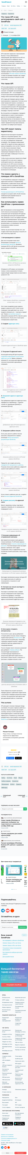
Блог (16, 1097)
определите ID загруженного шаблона (12, 465)
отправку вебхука (14, 650)
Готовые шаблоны (19, 1000)
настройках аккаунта (15, 314)
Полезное (5, 1095)
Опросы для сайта (19, 1061)
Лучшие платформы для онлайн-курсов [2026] (14, 880)
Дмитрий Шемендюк (17, 817)
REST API (4, 28)
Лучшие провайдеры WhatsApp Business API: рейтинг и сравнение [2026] (12, 845)
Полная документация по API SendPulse (12, 192)
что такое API (12, 28)
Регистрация (20, 1153)
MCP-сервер (18, 1105)
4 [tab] (16, 889)
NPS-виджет (18, 1063)
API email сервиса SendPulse (17, 73)
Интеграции (18, 1100)
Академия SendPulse (7, 1100)
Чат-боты (13, 6)
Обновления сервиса (20, 1089)
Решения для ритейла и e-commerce (18, 1019)
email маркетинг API (16, 25)
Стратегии (11, 14)
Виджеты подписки (20, 1044)
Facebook (11, 758)
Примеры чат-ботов (20, 1049)
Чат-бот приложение (20, 1047)
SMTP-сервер (5, 1000)
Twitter (19, 758)
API (16, 1102)
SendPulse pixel (19, 1058)
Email (8, 6)
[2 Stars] (12, 750)
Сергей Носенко (6, 831)
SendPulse (4, 719)
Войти (7, 1153)
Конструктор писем (7, 1005)
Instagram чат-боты (7, 1034)
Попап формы (18, 1056)
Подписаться (22, 927)
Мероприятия (5, 1097)
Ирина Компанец (7, 840)
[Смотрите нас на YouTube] (7, 910)
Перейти (24, 935)
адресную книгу (14, 324)
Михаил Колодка (9, 32)
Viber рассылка (6, 1079)
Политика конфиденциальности (9, 1138)
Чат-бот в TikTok (6, 1036)
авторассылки (18, 637)
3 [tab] (14, 889)
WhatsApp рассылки (7, 1050)
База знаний (5, 1102)
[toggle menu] (26, 2)
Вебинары (4, 787)
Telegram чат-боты (6, 1041)
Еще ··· (25, 6)
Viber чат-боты (19, 1042)
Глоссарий (5, 1105)
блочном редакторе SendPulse (13, 496)
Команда (4, 1089)
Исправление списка (7, 1002)
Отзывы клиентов (6, 1092)
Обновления (5, 784)
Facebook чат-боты (7, 1039)
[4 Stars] (15, 750)
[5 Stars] (16, 750)
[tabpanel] (14, 874)
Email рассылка (6, 997)
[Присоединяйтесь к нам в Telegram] (3, 910)
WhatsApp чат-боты (7, 1044)
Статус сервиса (6, 1107)
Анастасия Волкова (8, 817)
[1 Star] (11, 750)
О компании (6, 1087)
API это (6, 25)
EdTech (12, 784)
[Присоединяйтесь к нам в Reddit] (12, 910)
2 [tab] (13, 889)
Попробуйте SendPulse (14, 985)
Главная (4, 6)
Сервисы (4, 14)
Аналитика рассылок (20, 997)
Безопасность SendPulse (7, 1136)
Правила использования (7, 1134)
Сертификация (5, 1115)
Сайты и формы (6, 781)
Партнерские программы (11, 1110)
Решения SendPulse (9, 1015)
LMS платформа (6, 1060)
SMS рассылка (6, 1077)
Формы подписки (6, 1007)
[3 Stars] (14, 750)
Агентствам (5, 1113)
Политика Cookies (5, 1140)
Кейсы (18, 6)
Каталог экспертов (20, 1107)
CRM (3, 1062)
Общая (20, 778)
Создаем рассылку (9, 500)
